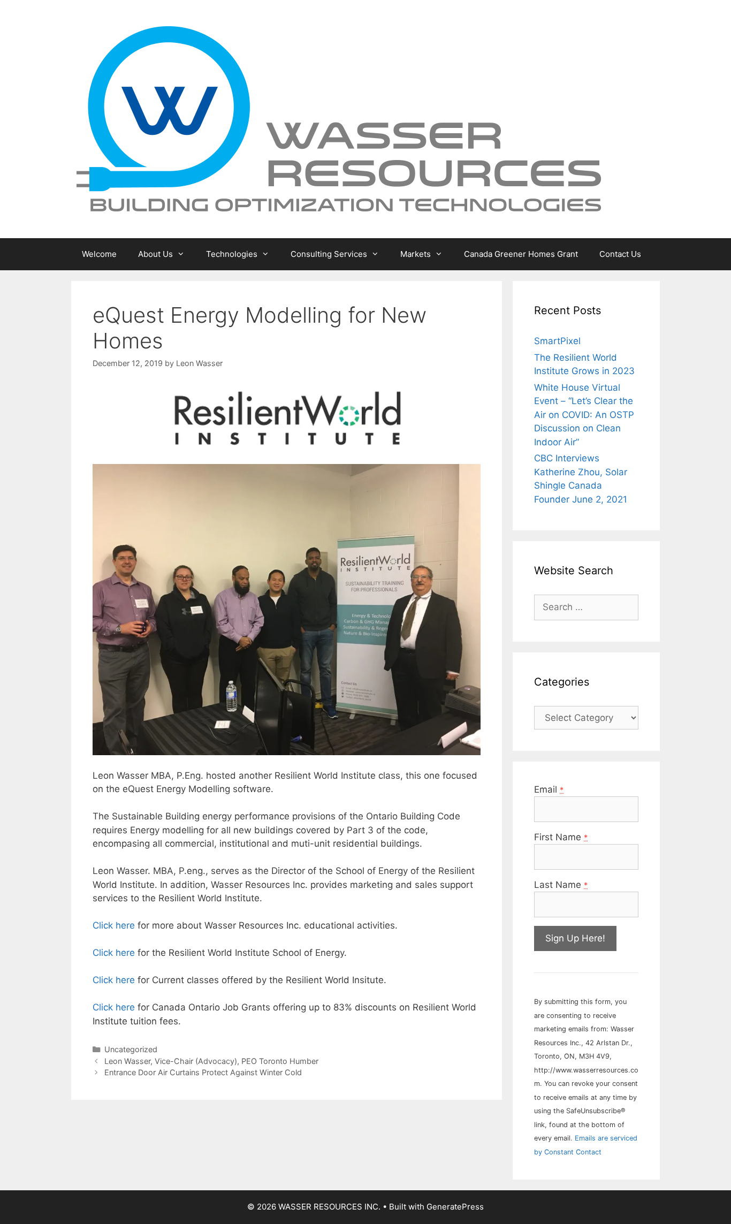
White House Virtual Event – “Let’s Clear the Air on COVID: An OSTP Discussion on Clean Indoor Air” (584, 414)
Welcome (99, 254)
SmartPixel (557, 341)
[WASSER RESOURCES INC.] (338, 118)
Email (549, 789)
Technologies (231, 254)
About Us (155, 254)
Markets (415, 254)
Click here (114, 925)
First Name (561, 837)
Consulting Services (329, 254)
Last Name (561, 884)
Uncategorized (130, 1049)
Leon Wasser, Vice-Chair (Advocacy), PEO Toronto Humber (211, 1061)
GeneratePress (455, 1207)
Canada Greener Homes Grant (521, 254)
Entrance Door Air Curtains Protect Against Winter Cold (203, 1072)
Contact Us (620, 254)
